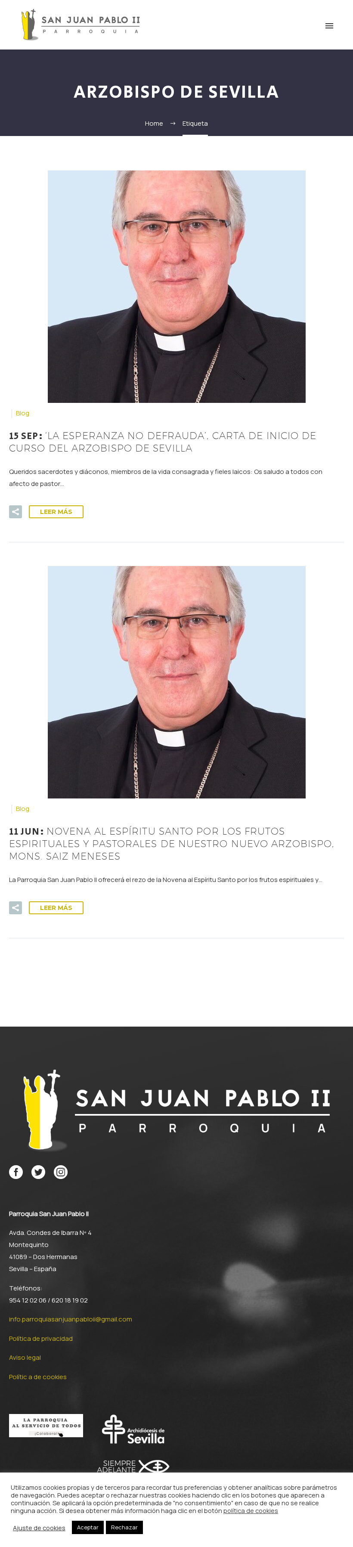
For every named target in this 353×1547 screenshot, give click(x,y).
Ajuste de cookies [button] (39, 1528)
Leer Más (56, 512)
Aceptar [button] (88, 1527)
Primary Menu (329, 25)
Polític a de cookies (38, 1376)
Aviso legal (25, 1357)
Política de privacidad (41, 1338)
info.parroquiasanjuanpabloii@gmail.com (70, 1319)
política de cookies (250, 1510)
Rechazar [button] (124, 1527)
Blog (22, 413)
